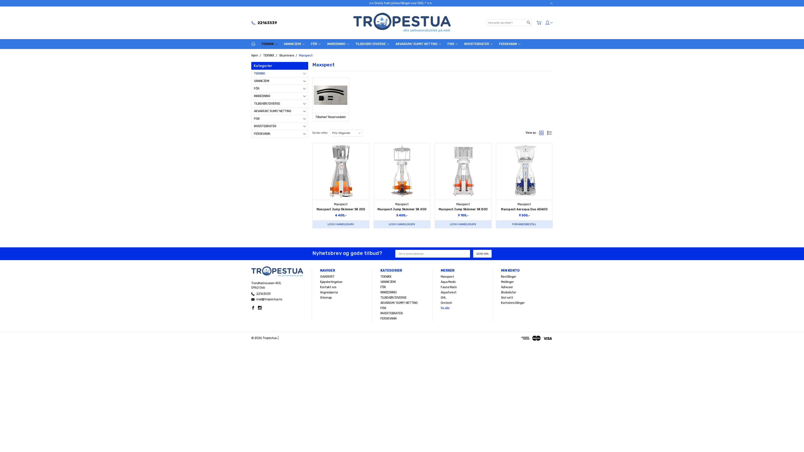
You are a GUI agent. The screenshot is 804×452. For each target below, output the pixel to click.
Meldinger (507, 282)
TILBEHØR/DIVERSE (370, 44)
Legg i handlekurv (341, 224)
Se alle (445, 308)
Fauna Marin (449, 287)
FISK (451, 44)
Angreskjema (329, 292)
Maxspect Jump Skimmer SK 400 (402, 209)
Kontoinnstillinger (513, 303)
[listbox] (346, 133)
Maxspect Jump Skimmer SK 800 (463, 209)
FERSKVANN (508, 44)
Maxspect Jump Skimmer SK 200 (341, 209)
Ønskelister (508, 292)
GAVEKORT (327, 277)
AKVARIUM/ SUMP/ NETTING (417, 44)
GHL (443, 297)
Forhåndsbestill (524, 224)
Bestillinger (508, 277)
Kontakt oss (328, 287)
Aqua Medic (448, 282)
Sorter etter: (320, 132)
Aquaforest (448, 292)
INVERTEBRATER (477, 44)
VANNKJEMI (293, 44)
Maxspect (447, 277)
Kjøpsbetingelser (331, 282)
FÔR (314, 44)
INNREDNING (336, 44)
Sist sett (507, 297)
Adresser (507, 287)
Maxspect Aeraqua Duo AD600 (524, 209)
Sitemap (326, 297)
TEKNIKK (267, 44)
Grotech (446, 303)
